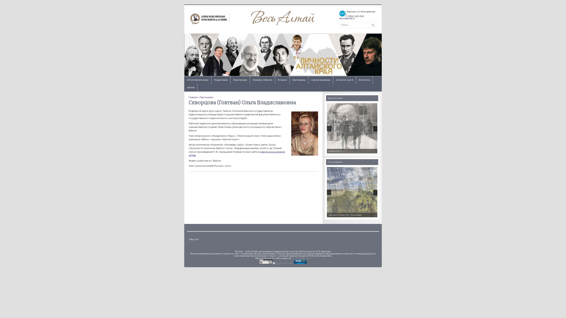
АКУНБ (191, 87)
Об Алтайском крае (198, 80)
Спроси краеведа (320, 80)
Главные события (262, 80)
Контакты (364, 80)
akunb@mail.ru (347, 18)
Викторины (299, 80)
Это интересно (335, 162)
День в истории (335, 98)
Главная (193, 97)
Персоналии (240, 80)
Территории (221, 80)
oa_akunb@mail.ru (301, 258)
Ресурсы (282, 80)
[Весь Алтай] (253, 24)
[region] (283, 55)
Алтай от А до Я (344, 80)
